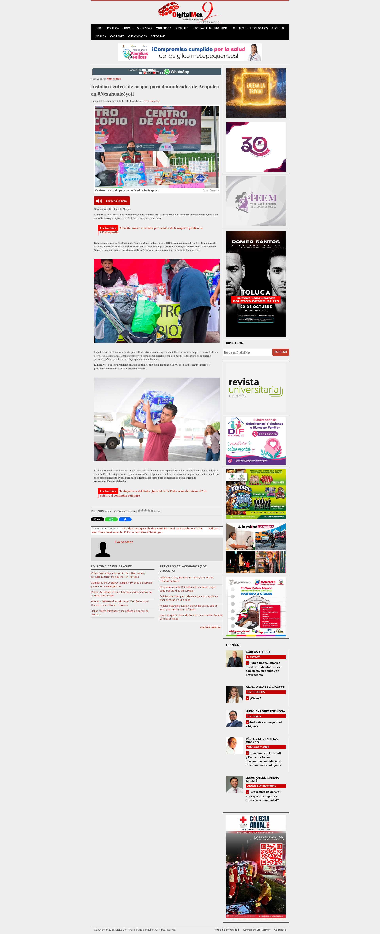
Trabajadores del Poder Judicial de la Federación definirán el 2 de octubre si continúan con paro (153, 493)
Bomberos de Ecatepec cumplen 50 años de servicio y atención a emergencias (122, 584)
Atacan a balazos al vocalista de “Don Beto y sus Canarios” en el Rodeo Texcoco (119, 603)
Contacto (280, 930)
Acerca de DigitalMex (256, 930)
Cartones (117, 36)
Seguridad (144, 28)
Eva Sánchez (152, 101)
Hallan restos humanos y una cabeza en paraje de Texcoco (120, 612)
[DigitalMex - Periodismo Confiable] (190, 13)
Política (113, 28)
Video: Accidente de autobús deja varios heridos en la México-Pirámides (121, 594)
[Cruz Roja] (256, 867)
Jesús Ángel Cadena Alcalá (262, 779)
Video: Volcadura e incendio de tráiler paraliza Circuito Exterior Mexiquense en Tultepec (118, 575)
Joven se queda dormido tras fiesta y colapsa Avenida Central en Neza (191, 617)
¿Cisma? (255, 698)
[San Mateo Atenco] (256, 606)
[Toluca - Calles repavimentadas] (256, 547)
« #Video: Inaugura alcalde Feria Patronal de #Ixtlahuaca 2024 (162, 529)
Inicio (99, 28)
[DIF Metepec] (256, 440)
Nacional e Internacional (211, 28)
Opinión (101, 36)
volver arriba (210, 628)
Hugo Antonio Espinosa (265, 711)
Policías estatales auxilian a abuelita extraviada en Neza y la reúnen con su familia (189, 607)
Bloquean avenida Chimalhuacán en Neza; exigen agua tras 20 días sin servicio (188, 589)
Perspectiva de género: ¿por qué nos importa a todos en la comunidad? (263, 795)
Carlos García (258, 652)
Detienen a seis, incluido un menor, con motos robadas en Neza (186, 579)
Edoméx (128, 28)
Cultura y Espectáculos (250, 28)
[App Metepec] (190, 52)
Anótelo (278, 28)
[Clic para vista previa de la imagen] (157, 147)
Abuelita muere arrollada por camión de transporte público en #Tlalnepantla (151, 230)
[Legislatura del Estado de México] (256, 92)
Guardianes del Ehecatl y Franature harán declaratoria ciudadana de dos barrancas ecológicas (263, 759)
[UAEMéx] (256, 387)
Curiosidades (137, 36)
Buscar (280, 352)
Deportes (182, 28)
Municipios (163, 28)
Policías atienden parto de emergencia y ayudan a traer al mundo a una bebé (189, 598)
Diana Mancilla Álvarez (265, 688)
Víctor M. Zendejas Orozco (262, 740)
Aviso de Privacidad (227, 930)
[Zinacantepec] (256, 493)
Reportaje (158, 36)
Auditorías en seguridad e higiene (264, 724)
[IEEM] (256, 146)
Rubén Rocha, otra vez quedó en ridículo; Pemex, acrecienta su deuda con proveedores (263, 668)
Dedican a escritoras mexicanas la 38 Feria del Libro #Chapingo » (156, 530)
